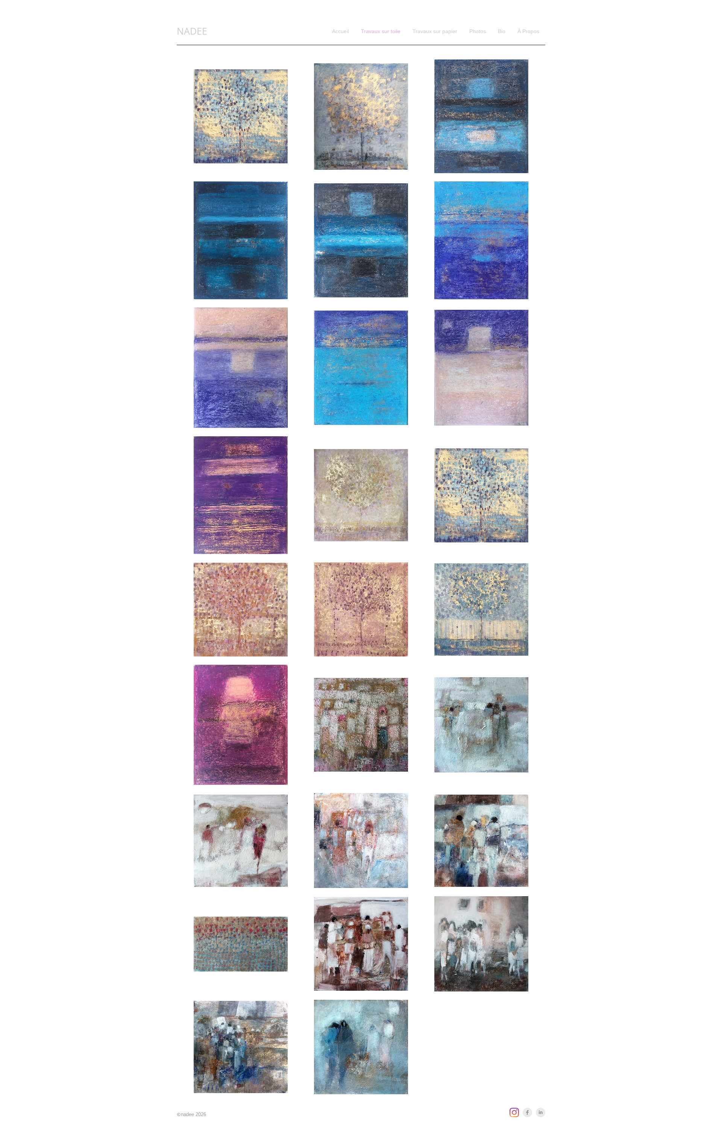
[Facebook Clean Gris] (527, 1112)
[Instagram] (514, 1112)
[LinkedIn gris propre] (540, 1112)
